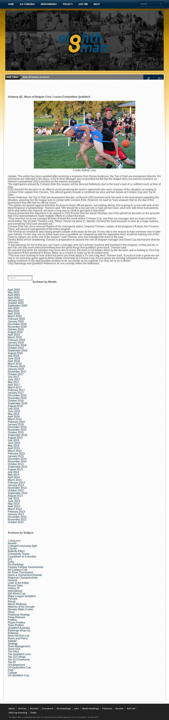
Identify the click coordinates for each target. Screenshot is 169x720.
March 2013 (15, 509)
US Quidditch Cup (18, 675)
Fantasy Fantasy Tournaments (25, 567)
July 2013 (13, 498)
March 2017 (15, 387)
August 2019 (15, 332)
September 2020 (17, 305)
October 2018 (16, 347)
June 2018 (14, 358)
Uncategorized (16, 664)
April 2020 (14, 313)
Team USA (14, 649)
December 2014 (17, 458)
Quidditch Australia (19, 627)
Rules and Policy (18, 638)
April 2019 (14, 334)
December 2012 (17, 516)
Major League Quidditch (22, 596)
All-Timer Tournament (20, 572)
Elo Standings (27, 4)
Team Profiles (16, 625)
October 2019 (16, 329)
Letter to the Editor (18, 583)
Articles (22, 708)
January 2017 (16, 392)
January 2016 (16, 424)
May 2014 (13, 474)
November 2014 (17, 461)
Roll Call (131, 708)
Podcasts (68, 4)
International (15, 590)
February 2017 (16, 390)
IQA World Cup (16, 593)
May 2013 (13, 503)
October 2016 (16, 400)
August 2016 (15, 406)
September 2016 (17, 403)
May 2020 (13, 310)
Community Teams (19, 553)
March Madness (17, 604)
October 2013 (16, 490)
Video (33, 712)
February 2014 (16, 482)
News (11, 612)
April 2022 (14, 297)
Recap (12, 601)
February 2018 (16, 366)
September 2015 (17, 435)
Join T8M (83, 4)
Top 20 (12, 662)
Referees (13, 633)
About (97, 4)
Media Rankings (49, 4)
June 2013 (14, 501)
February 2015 (16, 453)
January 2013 (16, 514)
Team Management (19, 646)
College (12, 672)
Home (11, 4)
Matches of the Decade (21, 606)
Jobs (76, 708)
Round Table (15, 585)
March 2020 (15, 316)
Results (119, 708)
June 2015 (14, 443)
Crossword (47, 708)
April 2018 (14, 361)
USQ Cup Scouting (18, 712)
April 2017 (14, 384)
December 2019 (17, 324)
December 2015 (17, 427)
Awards (12, 543)
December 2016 (17, 395)
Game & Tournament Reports (25, 575)
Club (10, 670)
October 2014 (16, 464)
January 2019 (16, 342)
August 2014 (15, 469)
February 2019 (16, 340)
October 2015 (16, 432)
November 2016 (17, 398)
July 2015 (13, 440)
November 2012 (17, 519)
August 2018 (15, 353)
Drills (11, 561)
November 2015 (17, 429)
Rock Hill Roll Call (18, 635)
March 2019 (15, 337)
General (12, 580)
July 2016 (13, 408)
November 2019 (17, 326)
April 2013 (14, 506)
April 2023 (14, 295)
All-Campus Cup (17, 569)
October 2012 (16, 522)
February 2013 (16, 511)
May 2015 (13, 445)
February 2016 (16, 421)
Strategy (12, 643)
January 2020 (16, 321)
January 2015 (16, 456)
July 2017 (13, 377)
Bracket (34, 708)
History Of (13, 588)
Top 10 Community (19, 659)
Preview (12, 598)
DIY (10, 559)
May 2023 (13, 292)
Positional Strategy (19, 614)
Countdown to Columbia (22, 556)
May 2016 (13, 413)
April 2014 (14, 477)
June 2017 (14, 379)
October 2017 (16, 374)
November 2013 (17, 487)
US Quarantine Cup (19, 667)
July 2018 (13, 355)
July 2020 (13, 308)
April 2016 (14, 416)
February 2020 (16, 318)
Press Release (16, 617)
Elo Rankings (16, 564)
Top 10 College (17, 656)
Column (12, 548)
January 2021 (16, 300)
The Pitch (13, 651)
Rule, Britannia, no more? (36, 77)
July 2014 (13, 472)
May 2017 (13, 382)
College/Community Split (22, 546)
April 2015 (14, 448)
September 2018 (17, 350)
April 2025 (14, 289)
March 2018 (15, 363)
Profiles (12, 619)
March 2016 (15, 419)
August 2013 (15, 495)
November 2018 (17, 345)
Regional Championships (23, 577)
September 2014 (17, 466)
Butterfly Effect (16, 551)
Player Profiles (16, 622)
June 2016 (14, 411)
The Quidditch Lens (19, 654)
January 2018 (16, 369)
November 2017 (17, 371)
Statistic (12, 641)
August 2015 (15, 437)
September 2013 (17, 493)
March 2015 (15, 450)
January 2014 (16, 485)
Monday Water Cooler (20, 609)
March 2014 (15, 480)
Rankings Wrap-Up (19, 630)
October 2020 (16, 303)
